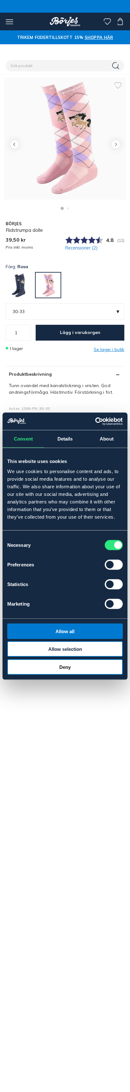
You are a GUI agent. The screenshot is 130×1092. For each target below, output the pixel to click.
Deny (65, 666)
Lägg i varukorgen (80, 332)
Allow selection (65, 649)
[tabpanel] (65, 138)
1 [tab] (62, 208)
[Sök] (116, 65)
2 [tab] (68, 208)
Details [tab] (65, 438)
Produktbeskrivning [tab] (30, 374)
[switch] (114, 564)
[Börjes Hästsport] (65, 21)
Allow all (65, 631)
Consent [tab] (23, 438)
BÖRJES (14, 223)
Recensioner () (81, 248)
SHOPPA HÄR (99, 37)
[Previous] (14, 144)
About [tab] (107, 438)
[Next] (116, 144)
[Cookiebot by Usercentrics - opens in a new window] (95, 421)
